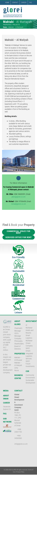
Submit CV (7, 409)
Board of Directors (17, 347)
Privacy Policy (20, 472)
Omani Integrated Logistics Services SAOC (29, 356)
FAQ (4, 413)
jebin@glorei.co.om (18, 197)
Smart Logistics (29, 336)
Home (5, 27)
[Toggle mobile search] (29, 8)
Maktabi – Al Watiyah (18, 364)
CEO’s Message (17, 334)
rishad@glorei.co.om (18, 204)
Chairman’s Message (18, 329)
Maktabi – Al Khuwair (18, 358)
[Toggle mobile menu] (33, 8)
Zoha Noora (16, 369)
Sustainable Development (30, 381)
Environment (30, 378)
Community (30, 375)
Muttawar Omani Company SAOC (29, 344)
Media (6, 390)
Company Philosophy (18, 339)
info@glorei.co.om (21, 444)
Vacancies (6, 406)
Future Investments (30, 365)
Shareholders (18, 344)
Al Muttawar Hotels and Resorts (29, 329)
